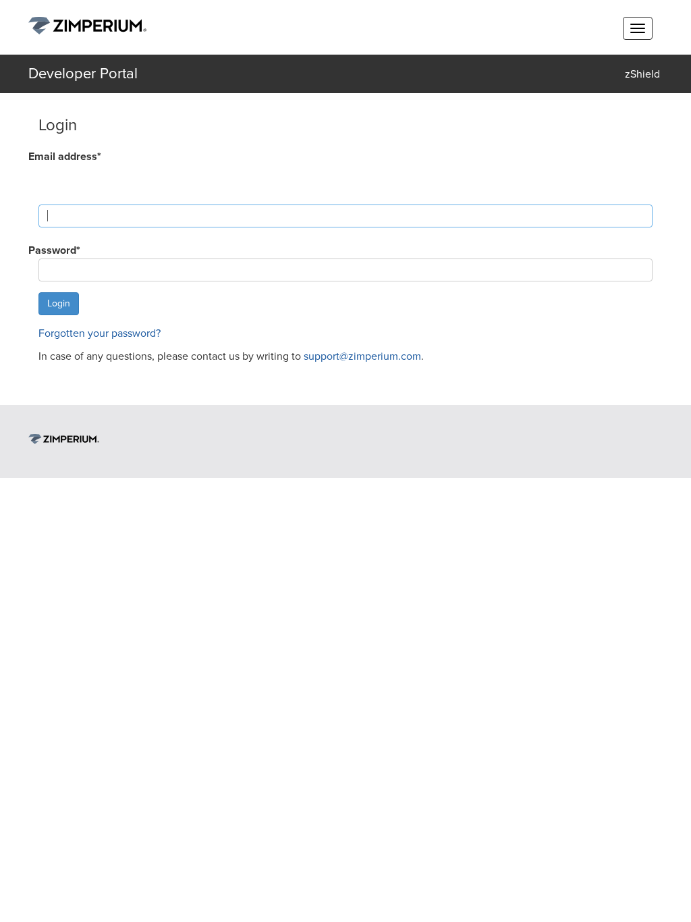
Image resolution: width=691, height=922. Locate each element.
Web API (642, 153)
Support (642, 179)
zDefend (642, 127)
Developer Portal (83, 73)
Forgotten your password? (99, 333)
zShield (642, 74)
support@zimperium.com (362, 356)
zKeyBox (642, 100)
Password (54, 250)
